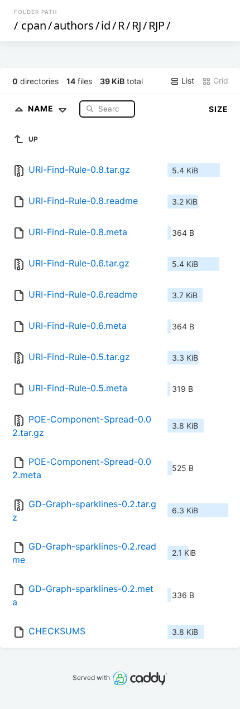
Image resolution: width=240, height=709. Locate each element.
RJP (156, 25)
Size (218, 109)
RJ (136, 25)
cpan (33, 25)
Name (42, 108)
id (106, 25)
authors (74, 25)
